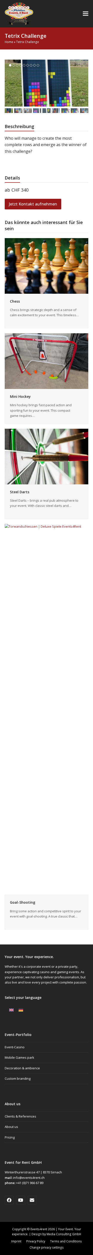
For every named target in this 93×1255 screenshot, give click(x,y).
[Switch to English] (11, 1010)
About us (11, 1126)
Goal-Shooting (22, 902)
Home (9, 42)
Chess (15, 301)
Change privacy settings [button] (47, 1247)
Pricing (10, 1137)
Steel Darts (19, 492)
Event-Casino (15, 1047)
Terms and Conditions (66, 1241)
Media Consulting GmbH (64, 1234)
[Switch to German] (21, 1010)
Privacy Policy (35, 1241)
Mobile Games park (19, 1057)
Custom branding (18, 1078)
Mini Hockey (20, 396)
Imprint (16, 1241)
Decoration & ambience (22, 1068)
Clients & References (20, 1116)
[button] (85, 13)
